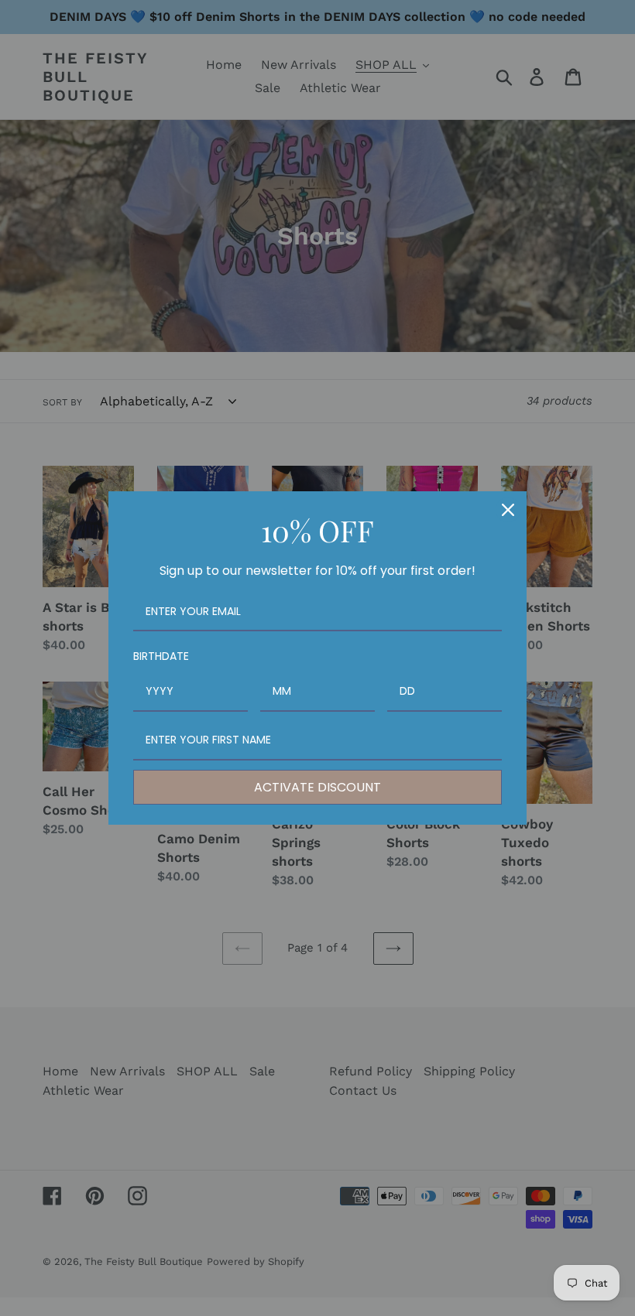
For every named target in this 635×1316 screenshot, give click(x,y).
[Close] (508, 509)
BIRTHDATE (161, 656)
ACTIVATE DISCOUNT (317, 787)
